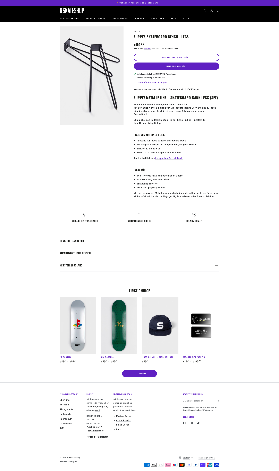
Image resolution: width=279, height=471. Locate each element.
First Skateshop (73, 458)
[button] (205, 10)
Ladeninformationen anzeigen (152, 82)
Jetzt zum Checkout (176, 66)
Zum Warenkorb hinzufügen (176, 57)
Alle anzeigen (140, 373)
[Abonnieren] (218, 401)
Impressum (66, 419)
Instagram (102, 406)
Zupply (137, 32)
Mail (97, 410)
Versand (147, 49)
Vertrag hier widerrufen (97, 436)
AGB (62, 428)
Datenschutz (67, 423)
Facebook (91, 406)
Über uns (65, 400)
